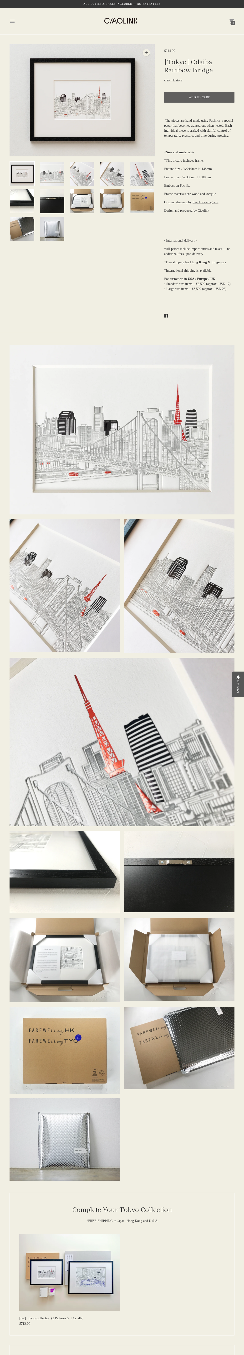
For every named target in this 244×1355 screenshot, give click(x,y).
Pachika (214, 120)
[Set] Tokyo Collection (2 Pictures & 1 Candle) (51, 1318)
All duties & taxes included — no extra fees (121, 3)
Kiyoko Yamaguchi (205, 202)
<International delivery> (180, 240)
